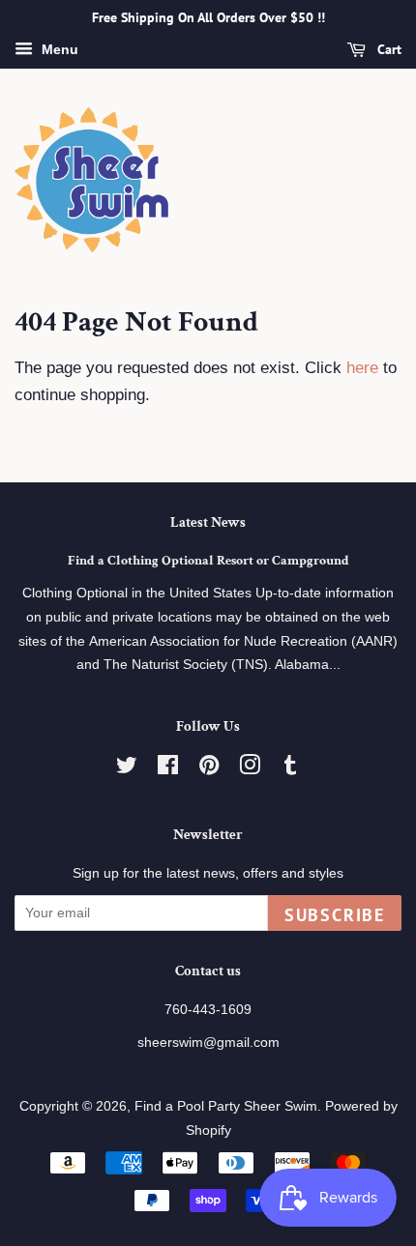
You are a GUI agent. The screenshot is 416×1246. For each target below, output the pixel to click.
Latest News (208, 522)
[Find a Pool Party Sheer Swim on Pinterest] (209, 768)
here (362, 368)
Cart (387, 49)
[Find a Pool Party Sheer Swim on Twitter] (126, 768)
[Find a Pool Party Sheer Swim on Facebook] (168, 768)
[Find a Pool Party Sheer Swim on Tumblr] (290, 768)
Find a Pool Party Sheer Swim (225, 1106)
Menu (58, 49)
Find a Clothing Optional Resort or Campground (208, 560)
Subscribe (334, 915)
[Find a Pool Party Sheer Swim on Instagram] (249, 768)
